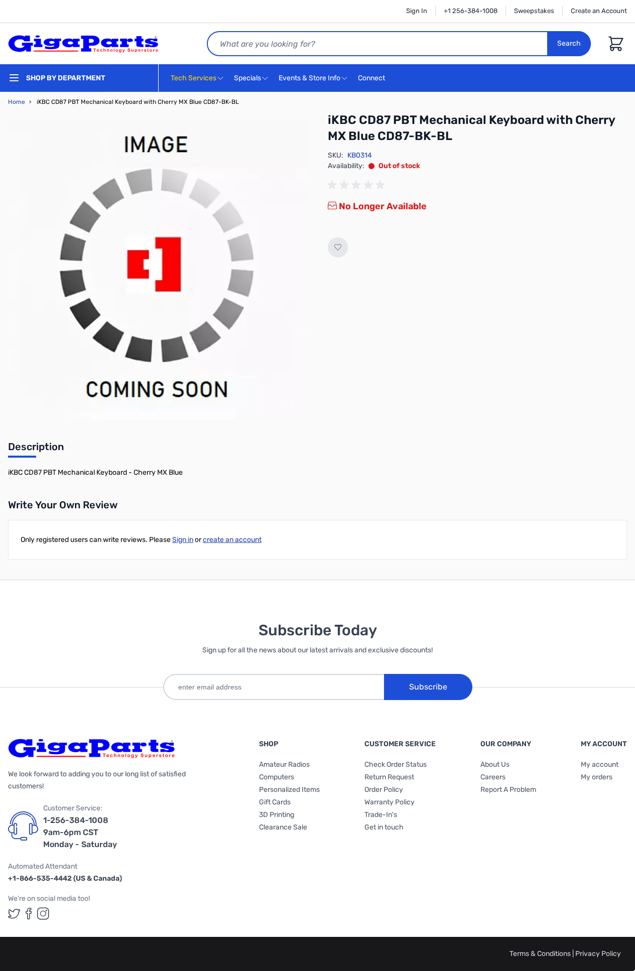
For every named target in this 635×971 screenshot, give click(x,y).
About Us (495, 764)
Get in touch (384, 827)
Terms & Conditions (541, 953)
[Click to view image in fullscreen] (158, 270)
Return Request (389, 777)
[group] (358, 185)
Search (569, 43)
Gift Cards (275, 802)
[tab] (36, 450)
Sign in (182, 539)
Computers (276, 777)
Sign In (416, 11)
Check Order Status (395, 764)
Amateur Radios (284, 764)
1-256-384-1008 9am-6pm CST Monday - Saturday (80, 832)
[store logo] (83, 44)
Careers (492, 777)
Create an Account (599, 11)
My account (599, 764)
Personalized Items (289, 789)
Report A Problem (508, 789)
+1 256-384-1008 (470, 11)
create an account (232, 539)
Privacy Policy (598, 953)
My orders (596, 777)
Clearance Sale (283, 827)
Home (16, 101)
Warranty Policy (389, 802)
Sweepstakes (534, 11)
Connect (372, 78)
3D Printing (276, 814)
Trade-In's (380, 814)
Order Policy (383, 789)
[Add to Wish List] (338, 247)
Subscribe (428, 686)
